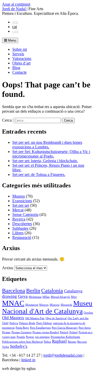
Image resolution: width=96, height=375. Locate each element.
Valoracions (21, 58)
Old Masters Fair (35, 318)
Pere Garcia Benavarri (65, 327)
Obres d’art (21, 63)
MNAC (13, 303)
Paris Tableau (44, 323)
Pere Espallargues (40, 327)
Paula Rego (22, 327)
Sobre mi (19, 49)
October (88, 312)
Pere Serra (85, 327)
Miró (74, 296)
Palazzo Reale (27, 323)
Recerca (18, 219)
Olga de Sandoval (56, 318)
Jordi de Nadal (14, 9)
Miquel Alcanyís (60, 296)
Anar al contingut (16, 4)
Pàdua (47, 341)
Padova (13, 323)
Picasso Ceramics (21, 332)
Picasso (6, 332)
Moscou (44, 304)
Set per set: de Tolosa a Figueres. (38, 174)
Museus (18, 196)
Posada (21, 336)
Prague (30, 336)
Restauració (21, 237)
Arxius (7, 268)
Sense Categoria (25, 214)
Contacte (19, 72)
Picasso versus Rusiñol (46, 332)
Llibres (18, 233)
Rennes (72, 341)
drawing (9, 296)
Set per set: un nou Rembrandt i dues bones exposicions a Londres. (47, 144)
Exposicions (22, 201)
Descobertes (22, 224)
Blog (16, 68)
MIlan (46, 296)
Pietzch (64, 332)
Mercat (18, 210)
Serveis (18, 54)
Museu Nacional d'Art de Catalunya (47, 307)
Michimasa (35, 296)
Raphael (59, 341)
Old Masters (13, 317)
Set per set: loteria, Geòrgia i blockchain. (45, 161)
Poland (73, 332)
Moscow (55, 304)
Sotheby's (18, 346)
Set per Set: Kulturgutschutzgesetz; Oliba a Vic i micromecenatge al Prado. (51, 153)
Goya (23, 296)
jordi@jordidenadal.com (62, 355)
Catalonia (52, 291)
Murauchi (66, 304)
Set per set (20, 205)
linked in (28, 360)
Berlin (33, 291)
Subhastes (20, 228)
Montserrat (31, 304)
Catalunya (73, 291)
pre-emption (42, 336)
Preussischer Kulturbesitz (65, 336)
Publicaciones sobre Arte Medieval (22, 341)
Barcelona (13, 291)
